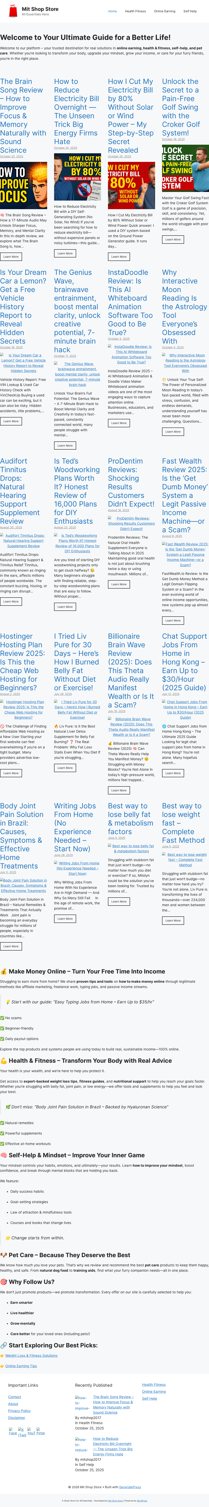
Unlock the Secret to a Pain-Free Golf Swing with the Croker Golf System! (181, 107)
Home (112, 11)
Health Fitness (135, 11)
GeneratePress (130, 1487)
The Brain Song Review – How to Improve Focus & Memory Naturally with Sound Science (23, 115)
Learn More (11, 256)
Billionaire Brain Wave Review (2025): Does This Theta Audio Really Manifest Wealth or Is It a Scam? (131, 670)
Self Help (190, 11)
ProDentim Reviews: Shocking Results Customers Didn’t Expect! (131, 482)
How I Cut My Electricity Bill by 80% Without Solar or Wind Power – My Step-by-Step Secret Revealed (131, 115)
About (13, 1404)
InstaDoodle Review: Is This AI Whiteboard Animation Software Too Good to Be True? (130, 302)
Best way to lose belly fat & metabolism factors (130, 818)
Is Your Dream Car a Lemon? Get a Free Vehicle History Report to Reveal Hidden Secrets (23, 306)
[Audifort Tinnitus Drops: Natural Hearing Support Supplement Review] (23, 546)
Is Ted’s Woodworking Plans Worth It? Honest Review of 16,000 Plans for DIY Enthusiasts (77, 491)
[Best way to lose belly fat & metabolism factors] (131, 851)
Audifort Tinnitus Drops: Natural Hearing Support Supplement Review (20, 491)
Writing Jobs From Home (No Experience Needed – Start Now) (75, 827)
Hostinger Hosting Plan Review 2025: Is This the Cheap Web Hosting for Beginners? (22, 662)
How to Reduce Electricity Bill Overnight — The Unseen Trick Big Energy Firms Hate (76, 111)
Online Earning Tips (21, 1366)
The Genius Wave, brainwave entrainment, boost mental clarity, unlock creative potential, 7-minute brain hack (77, 311)
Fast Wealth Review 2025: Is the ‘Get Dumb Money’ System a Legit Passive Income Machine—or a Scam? (185, 495)
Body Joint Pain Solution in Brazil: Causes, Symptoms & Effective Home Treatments (21, 835)
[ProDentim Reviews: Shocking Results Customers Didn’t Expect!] (131, 529)
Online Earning (164, 11)
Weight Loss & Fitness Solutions (31, 1356)
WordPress (142, 1500)
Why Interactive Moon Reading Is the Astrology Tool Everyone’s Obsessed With (184, 306)
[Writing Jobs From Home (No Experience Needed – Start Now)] (77, 874)
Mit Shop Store (40, 9)
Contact (14, 1397)
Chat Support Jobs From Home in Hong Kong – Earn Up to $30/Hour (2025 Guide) (184, 662)
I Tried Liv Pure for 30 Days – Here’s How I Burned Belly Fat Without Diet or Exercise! (76, 662)
